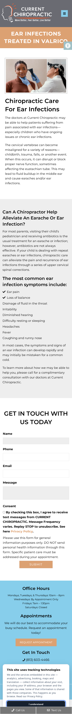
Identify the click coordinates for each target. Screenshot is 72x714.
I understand (36, 704)
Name (7, 434)
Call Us (20, 710)
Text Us (56, 710)
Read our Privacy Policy (29, 696)
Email (7, 466)
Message (10, 482)
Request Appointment (36, 642)
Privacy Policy (22, 531)
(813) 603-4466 (37, 660)
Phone (8, 449)
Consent (9, 506)
